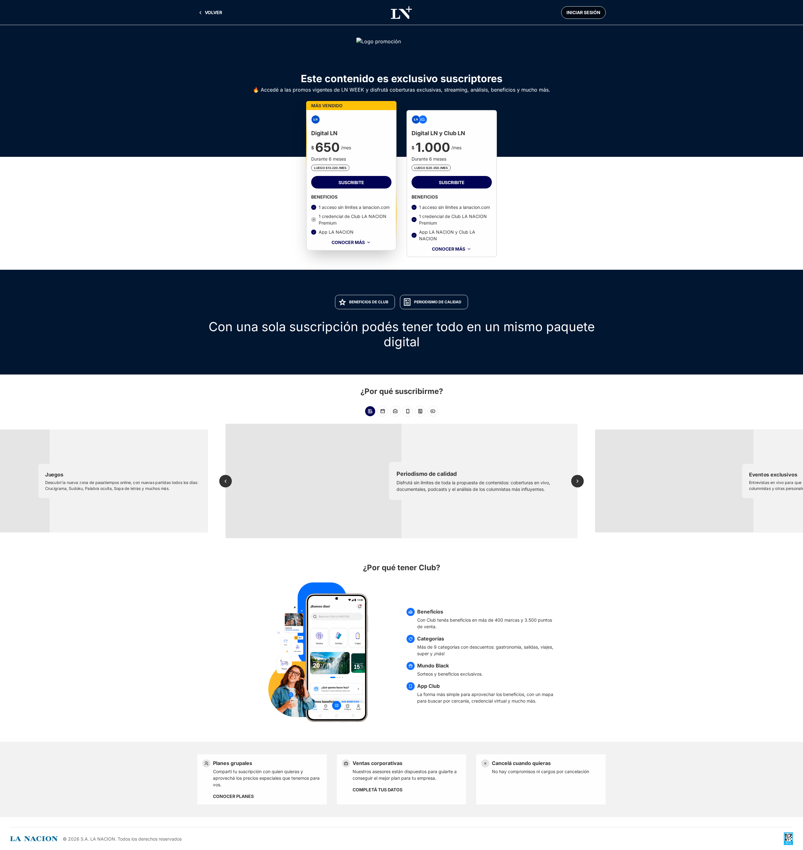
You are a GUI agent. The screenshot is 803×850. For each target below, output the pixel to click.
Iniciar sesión (583, 12)
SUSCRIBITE (351, 182)
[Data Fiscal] (788, 838)
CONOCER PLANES (233, 796)
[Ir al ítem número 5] (420, 411)
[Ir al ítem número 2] (383, 411)
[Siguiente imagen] (577, 481)
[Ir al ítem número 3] (395, 411)
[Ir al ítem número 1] (370, 411)
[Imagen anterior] (225, 481)
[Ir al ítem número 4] (408, 411)
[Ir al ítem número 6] (433, 411)
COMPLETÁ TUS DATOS (377, 789)
